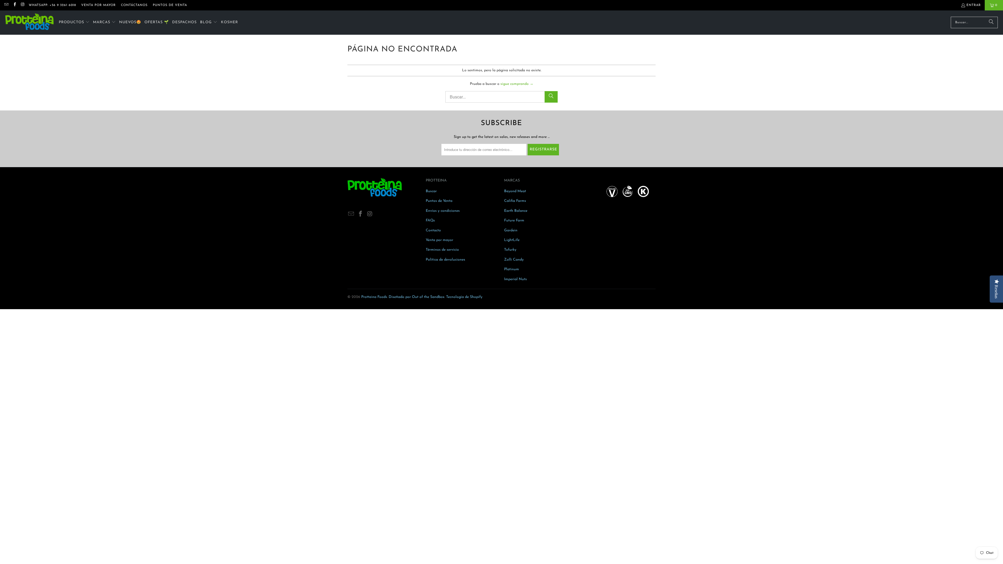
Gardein (510, 230)
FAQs (430, 220)
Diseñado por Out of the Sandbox (417, 297)
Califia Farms (515, 201)
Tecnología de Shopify (464, 297)
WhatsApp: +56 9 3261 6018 (52, 5)
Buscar (431, 191)
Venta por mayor (439, 240)
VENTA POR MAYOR (98, 5)
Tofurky (510, 250)
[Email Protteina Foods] (6, 5)
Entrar (973, 5)
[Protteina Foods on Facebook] (14, 5)
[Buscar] (991, 22)
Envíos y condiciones (443, 211)
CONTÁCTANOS (134, 5)
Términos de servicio (442, 250)
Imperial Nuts (515, 279)
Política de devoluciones (445, 260)
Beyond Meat (515, 191)
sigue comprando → (516, 84)
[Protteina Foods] (29, 22)
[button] (74, 22)
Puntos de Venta (439, 201)
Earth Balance (515, 211)
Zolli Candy (514, 260)
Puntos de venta (170, 5)
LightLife (512, 240)
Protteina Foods (374, 297)
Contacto (433, 230)
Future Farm (514, 220)
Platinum (511, 269)
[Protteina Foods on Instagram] (22, 5)
